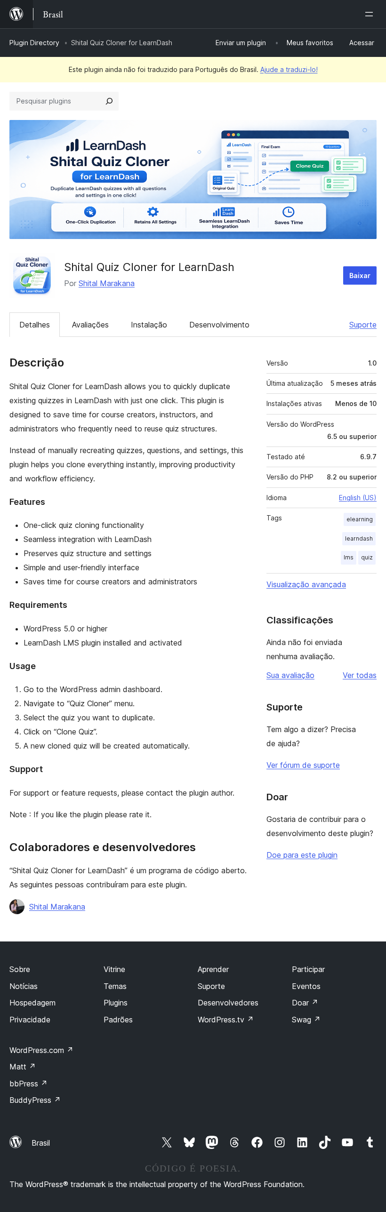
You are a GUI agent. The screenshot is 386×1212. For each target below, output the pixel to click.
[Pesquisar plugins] (109, 101)
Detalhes (34, 324)
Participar (308, 969)
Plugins (116, 1002)
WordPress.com (41, 1050)
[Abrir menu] (371, 14)
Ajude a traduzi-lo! (289, 69)
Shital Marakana (107, 283)
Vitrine (114, 969)
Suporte (363, 324)
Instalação (149, 324)
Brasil (41, 1143)
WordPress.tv (226, 1019)
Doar (305, 1002)
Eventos (306, 986)
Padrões (118, 1019)
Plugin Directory (34, 43)
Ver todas (360, 675)
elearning (359, 519)
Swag (306, 1019)
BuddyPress (35, 1100)
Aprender (213, 969)
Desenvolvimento (219, 324)
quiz (367, 557)
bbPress (28, 1083)
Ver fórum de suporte (303, 765)
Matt (22, 1066)
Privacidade (29, 1019)
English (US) (358, 498)
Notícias (23, 986)
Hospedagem (32, 1002)
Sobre (19, 969)
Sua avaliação (290, 675)
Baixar (359, 275)
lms (349, 557)
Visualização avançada (306, 584)
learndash (359, 538)
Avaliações (90, 324)
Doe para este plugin (302, 855)
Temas (115, 986)
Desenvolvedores (228, 1002)
